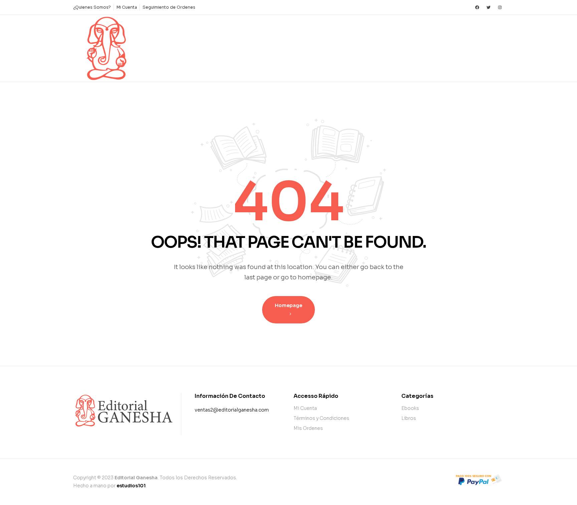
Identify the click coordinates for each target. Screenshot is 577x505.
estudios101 (131, 486)
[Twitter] (489, 7)
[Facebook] (477, 7)
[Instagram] (500, 7)
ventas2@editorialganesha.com (232, 410)
